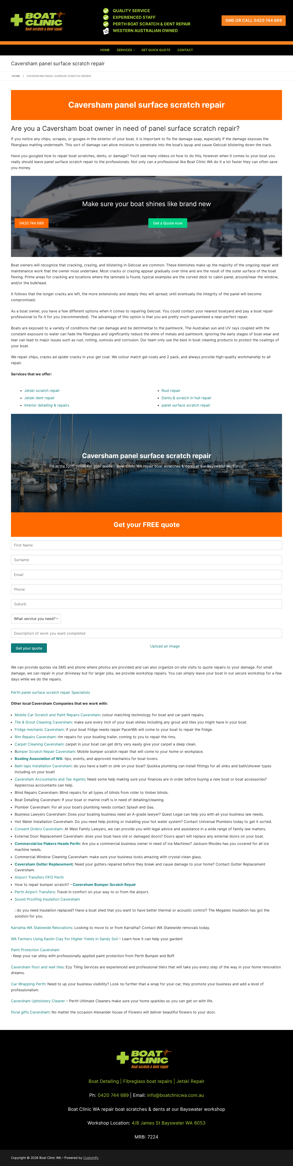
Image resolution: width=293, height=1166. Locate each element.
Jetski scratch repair (42, 390)
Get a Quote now (167, 223)
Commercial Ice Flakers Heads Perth (47, 843)
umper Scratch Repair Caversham (46, 751)
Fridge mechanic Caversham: (40, 729)
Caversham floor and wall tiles (37, 967)
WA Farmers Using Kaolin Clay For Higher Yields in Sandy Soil (64, 939)
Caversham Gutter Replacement (44, 864)
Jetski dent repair (39, 398)
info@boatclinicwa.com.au (175, 1095)
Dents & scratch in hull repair (187, 398)
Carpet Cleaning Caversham (39, 744)
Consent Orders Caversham (38, 829)
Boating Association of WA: (39, 758)
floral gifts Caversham (30, 1012)
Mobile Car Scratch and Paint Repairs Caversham (57, 715)
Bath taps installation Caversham (43, 766)
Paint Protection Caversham (35, 950)
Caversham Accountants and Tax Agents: (51, 779)
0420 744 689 (31, 223)
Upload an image (165, 646)
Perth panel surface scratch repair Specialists (50, 692)
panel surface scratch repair (186, 405)
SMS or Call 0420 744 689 (253, 20)
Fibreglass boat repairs (147, 1081)
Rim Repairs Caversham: (36, 737)
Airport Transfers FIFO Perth (39, 877)
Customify (90, 1158)
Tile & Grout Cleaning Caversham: (44, 722)
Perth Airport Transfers (35, 892)
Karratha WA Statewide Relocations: (42, 927)
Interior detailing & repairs (46, 405)
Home (16, 76)
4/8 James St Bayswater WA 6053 (169, 1123)
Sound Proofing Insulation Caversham (47, 899)
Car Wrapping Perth (28, 984)
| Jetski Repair (189, 1081)
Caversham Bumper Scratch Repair (104, 884)
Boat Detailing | (105, 1081)
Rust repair (171, 390)
